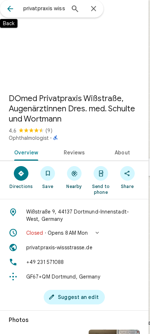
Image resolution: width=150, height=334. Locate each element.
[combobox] (44, 8)
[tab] (25, 152)
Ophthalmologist (29, 138)
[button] (74, 233)
